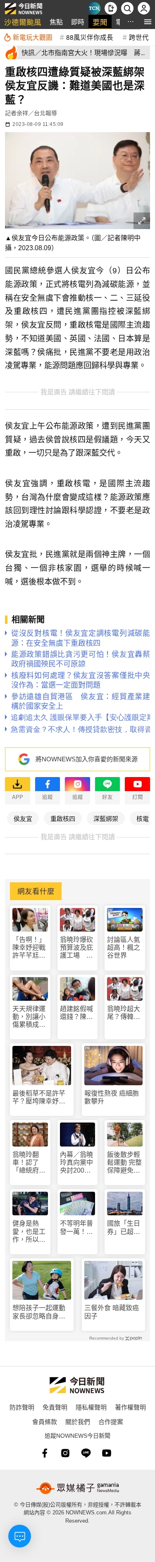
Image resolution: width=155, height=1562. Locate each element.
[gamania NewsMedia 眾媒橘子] (77, 1488)
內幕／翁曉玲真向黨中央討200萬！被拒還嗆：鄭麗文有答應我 (76, 1163)
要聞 (100, 22)
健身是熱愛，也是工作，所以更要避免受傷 (28, 1231)
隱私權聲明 (91, 1407)
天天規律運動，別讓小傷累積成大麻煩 (28, 1017)
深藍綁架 (105, 818)
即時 (77, 22)
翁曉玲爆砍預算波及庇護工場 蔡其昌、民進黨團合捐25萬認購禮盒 (77, 948)
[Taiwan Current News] (94, 8)
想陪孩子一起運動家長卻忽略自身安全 (38, 1312)
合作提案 (110, 1421)
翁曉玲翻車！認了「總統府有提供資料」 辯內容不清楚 (30, 1163)
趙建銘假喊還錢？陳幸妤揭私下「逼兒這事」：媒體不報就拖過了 (76, 1013)
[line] (86, 1453)
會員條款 (44, 1421)
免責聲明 (55, 1407)
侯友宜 (23, 818)
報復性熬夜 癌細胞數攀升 (111, 1097)
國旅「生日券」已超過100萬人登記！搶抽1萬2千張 (123, 1227)
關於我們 (77, 1421)
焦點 (56, 22)
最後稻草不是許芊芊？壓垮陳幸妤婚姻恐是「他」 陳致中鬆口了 (40, 1097)
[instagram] (65, 1453)
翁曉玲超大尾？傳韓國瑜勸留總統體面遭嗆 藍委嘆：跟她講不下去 (123, 1013)
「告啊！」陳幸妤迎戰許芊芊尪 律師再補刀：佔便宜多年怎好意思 (28, 948)
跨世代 (139, 36)
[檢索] (127, 8)
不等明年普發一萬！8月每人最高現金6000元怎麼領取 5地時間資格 (77, 1227)
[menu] (148, 21)
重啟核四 (62, 818)
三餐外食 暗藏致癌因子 (111, 1311)
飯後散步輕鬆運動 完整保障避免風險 (124, 1163)
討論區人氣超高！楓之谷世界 (123, 947)
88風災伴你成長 (89, 36)
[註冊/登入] (144, 8)
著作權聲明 (130, 1407)
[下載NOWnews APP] (111, 8)
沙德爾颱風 (22, 22)
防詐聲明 (22, 1407)
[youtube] (106, 1453)
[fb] (44, 1453)
